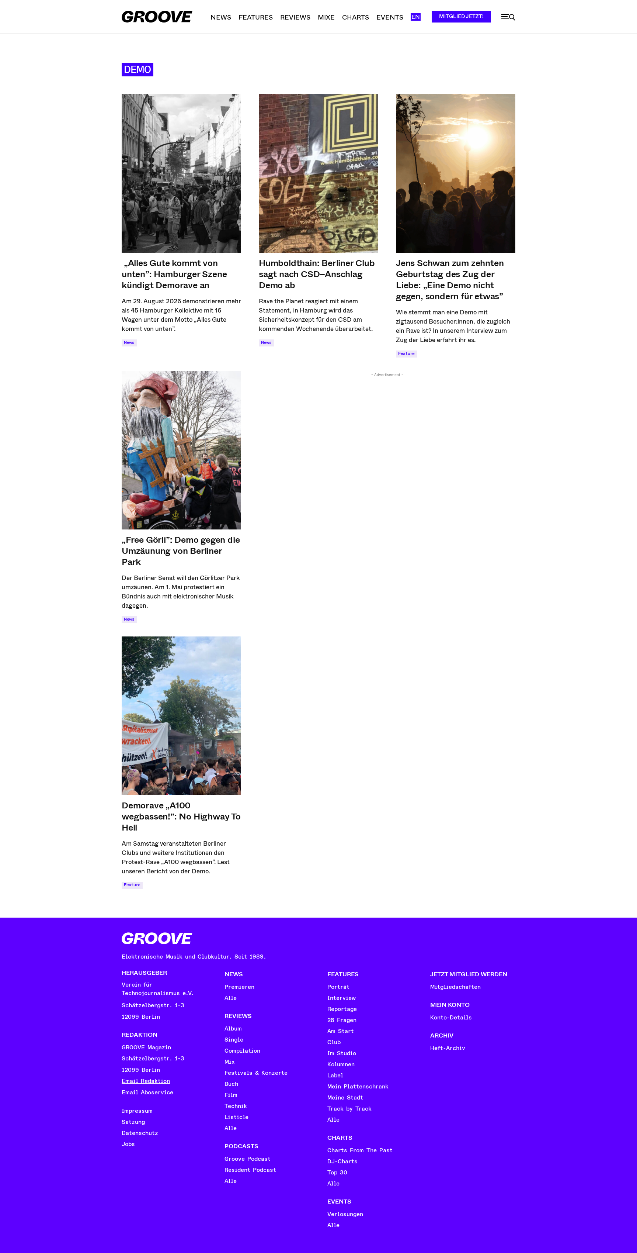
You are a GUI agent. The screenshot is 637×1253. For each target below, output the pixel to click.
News (129, 342)
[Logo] (157, 17)
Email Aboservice (147, 1092)
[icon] (508, 17)
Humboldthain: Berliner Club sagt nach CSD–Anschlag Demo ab (317, 274)
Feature (406, 353)
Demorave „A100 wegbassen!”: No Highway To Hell (181, 816)
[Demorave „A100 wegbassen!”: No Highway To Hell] (181, 715)
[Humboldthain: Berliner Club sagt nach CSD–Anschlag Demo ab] (318, 173)
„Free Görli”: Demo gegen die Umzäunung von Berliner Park (181, 551)
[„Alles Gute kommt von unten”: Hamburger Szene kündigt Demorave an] (181, 173)
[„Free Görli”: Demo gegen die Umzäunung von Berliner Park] (181, 450)
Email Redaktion (146, 1081)
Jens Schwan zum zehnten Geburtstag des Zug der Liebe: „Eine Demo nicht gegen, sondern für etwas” (450, 280)
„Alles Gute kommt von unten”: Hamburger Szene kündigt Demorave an (174, 274)
